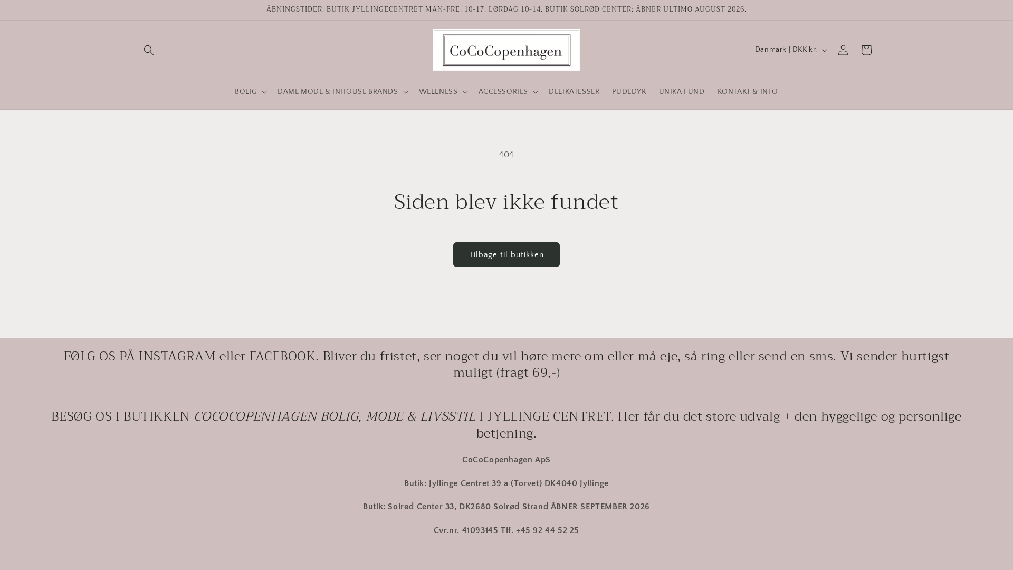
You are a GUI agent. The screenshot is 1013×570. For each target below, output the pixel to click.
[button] (148, 50)
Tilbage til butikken (506, 254)
